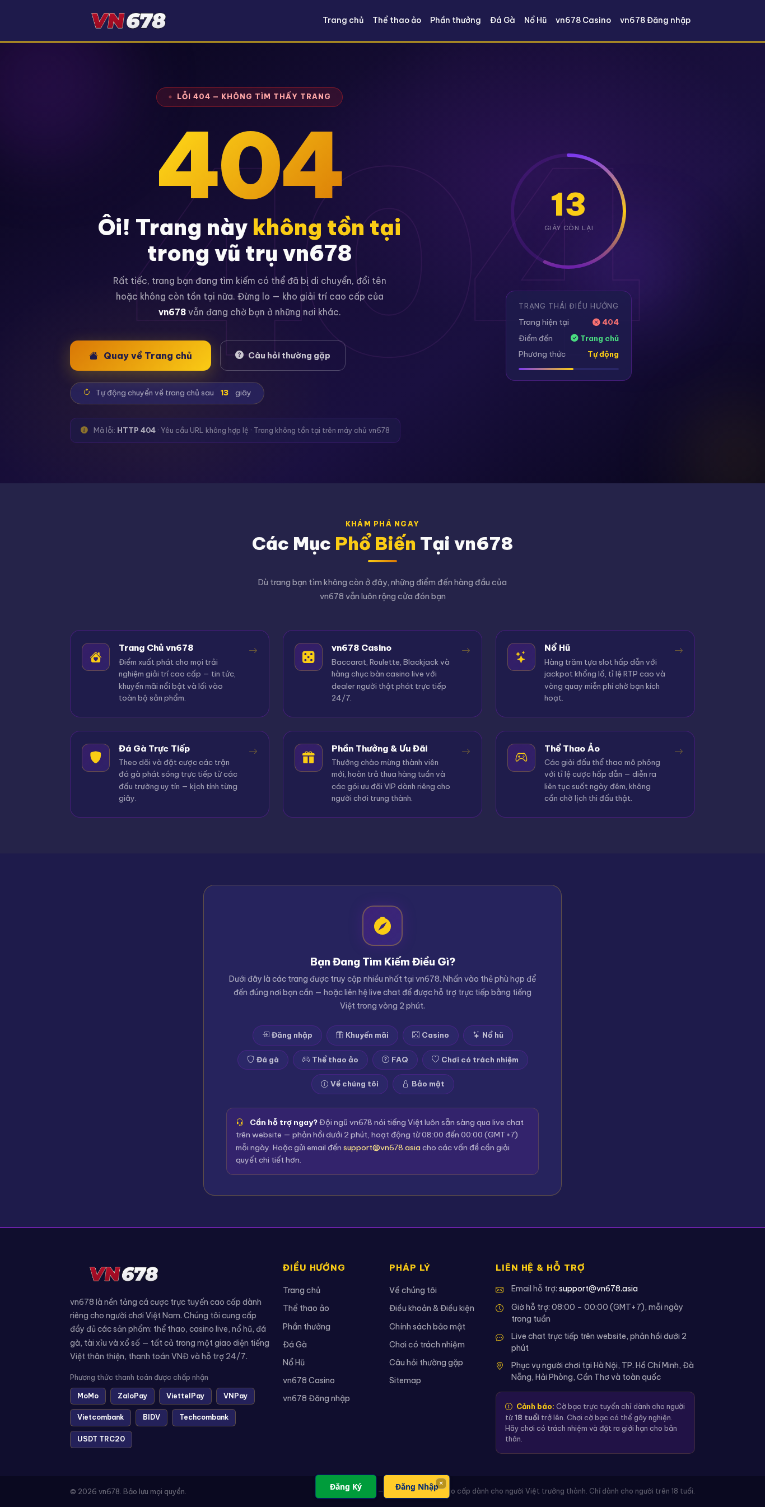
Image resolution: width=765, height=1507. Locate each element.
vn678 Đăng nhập (655, 20)
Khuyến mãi (367, 1034)
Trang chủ (343, 20)
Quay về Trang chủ (148, 355)
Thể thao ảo (396, 20)
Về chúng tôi (354, 1083)
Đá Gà (502, 20)
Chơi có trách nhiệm (480, 1059)
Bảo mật (428, 1083)
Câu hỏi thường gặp (289, 355)
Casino (435, 1034)
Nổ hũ (492, 1034)
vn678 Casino (583, 20)
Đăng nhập (292, 1034)
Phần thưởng (455, 20)
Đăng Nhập (417, 1486)
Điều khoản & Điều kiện (431, 1308)
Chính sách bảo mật (427, 1327)
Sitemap (405, 1380)
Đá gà (267, 1059)
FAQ (399, 1059)
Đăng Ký (346, 1486)
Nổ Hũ (535, 20)
